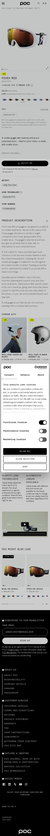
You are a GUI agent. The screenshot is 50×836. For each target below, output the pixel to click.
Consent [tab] (9, 375)
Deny (25, 467)
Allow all (25, 451)
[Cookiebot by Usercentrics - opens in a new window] (35, 367)
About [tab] (41, 375)
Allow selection (25, 459)
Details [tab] (25, 375)
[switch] (43, 431)
